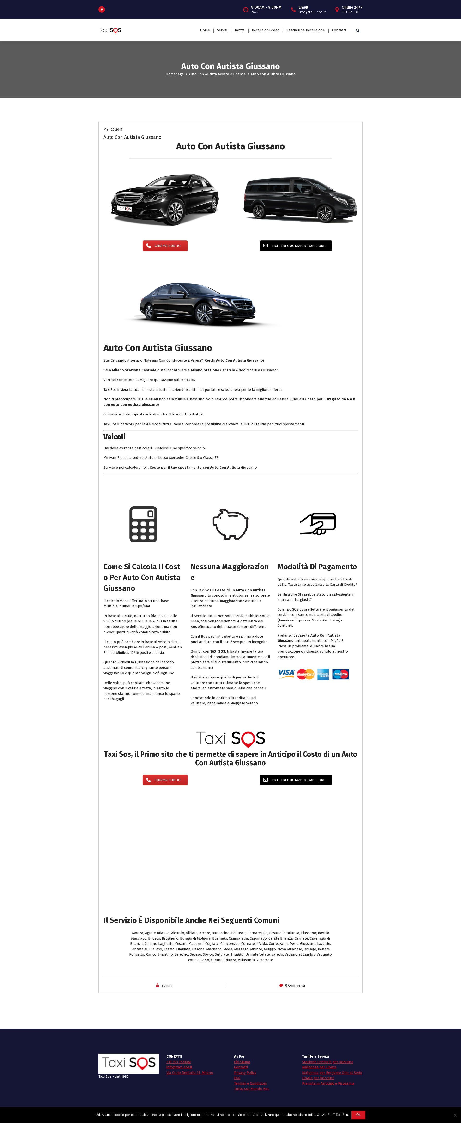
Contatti (339, 30)
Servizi (222, 30)
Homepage (175, 74)
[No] (455, 1115)
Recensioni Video (265, 30)
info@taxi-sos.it (179, 1067)
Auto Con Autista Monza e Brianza (217, 74)
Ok (358, 1115)
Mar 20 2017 (113, 129)
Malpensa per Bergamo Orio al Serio (332, 1072)
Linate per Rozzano (318, 1078)
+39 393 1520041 (178, 1062)
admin (166, 985)
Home (205, 30)
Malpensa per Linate (319, 1067)
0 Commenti (295, 985)
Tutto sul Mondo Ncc (251, 1089)
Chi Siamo (242, 1062)
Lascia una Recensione (306, 30)
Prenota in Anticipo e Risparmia (328, 1083)
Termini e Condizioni (250, 1083)
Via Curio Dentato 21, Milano (189, 1072)
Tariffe (239, 30)
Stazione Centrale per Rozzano (327, 1062)
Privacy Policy (245, 1072)
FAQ (237, 1078)
